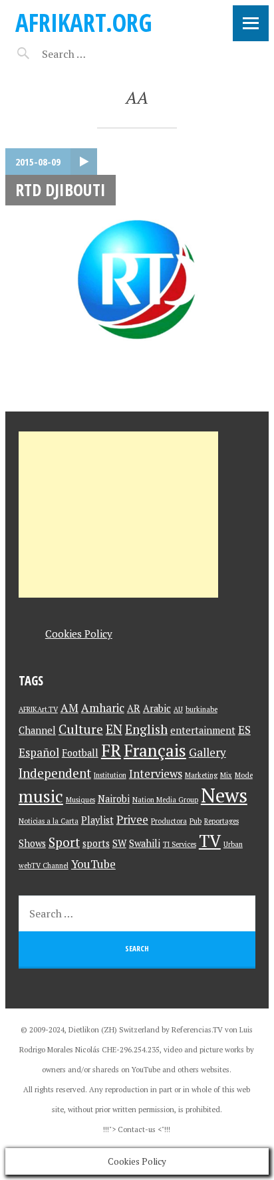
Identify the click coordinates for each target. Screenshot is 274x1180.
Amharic (102, 707)
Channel (37, 730)
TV (210, 841)
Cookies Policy (78, 633)
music (41, 796)
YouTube (93, 864)
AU (178, 709)
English (146, 729)
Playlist (97, 820)
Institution (110, 775)
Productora (169, 821)
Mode (244, 775)
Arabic (157, 708)
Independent (55, 773)
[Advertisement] (118, 514)
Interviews (155, 773)
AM (69, 707)
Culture (81, 729)
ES (244, 729)
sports (96, 843)
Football (80, 753)
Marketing (201, 775)
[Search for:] (96, 54)
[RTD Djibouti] (137, 280)
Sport (64, 842)
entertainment (202, 730)
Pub (196, 821)
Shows (32, 843)
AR (133, 708)
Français (155, 750)
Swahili (144, 843)
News (224, 795)
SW (119, 843)
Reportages (221, 821)
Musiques (80, 799)
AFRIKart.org (83, 22)
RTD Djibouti (60, 189)
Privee (132, 819)
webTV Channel (43, 865)
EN (114, 729)
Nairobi (114, 798)
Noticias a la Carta (48, 821)
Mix (226, 775)
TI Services (179, 844)
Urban (233, 844)
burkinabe (201, 709)
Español (39, 752)
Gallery (207, 752)
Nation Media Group (165, 799)
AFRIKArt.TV (38, 709)
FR (111, 750)
